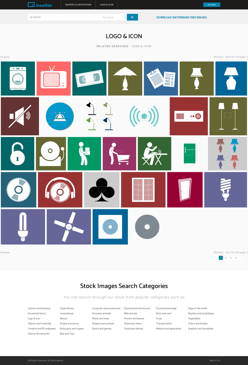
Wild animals (130, 313)
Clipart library (67, 308)
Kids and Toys (67, 333)
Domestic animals (101, 313)
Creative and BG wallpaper (42, 328)
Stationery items (133, 323)
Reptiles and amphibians (201, 313)
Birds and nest (163, 313)
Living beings (67, 313)
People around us (69, 323)
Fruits (159, 318)
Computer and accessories (106, 308)
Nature (63, 318)
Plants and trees (100, 318)
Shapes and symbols (103, 323)
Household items (37, 313)
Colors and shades (198, 323)
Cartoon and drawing (39, 308)
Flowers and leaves (134, 318)
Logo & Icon (106, 5)
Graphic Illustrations (78, 5)
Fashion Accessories (39, 333)
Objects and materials (39, 323)
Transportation (164, 323)
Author (212, 5)
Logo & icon (142, 46)
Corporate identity (133, 328)
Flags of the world (197, 308)
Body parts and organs (72, 328)
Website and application (168, 328)
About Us (215, 360)
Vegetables (194, 318)
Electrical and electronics (137, 308)
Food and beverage (166, 308)
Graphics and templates (200, 328)
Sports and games (102, 328)
